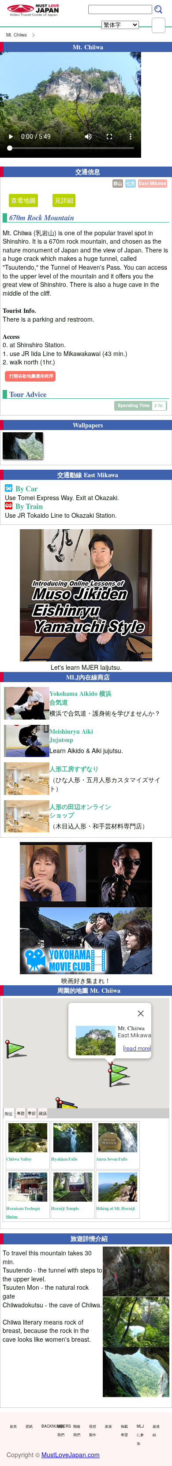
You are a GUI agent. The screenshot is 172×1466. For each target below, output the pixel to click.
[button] (118, 1077)
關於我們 (60, 1430)
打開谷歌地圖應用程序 (31, 376)
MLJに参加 (140, 1434)
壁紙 (29, 1426)
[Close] (140, 1013)
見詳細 (64, 200)
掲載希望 (124, 1430)
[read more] (137, 1048)
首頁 (13, 1426)
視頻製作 (92, 1430)
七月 (130, 183)
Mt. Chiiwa (16, 35)
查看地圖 (23, 200)
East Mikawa (152, 183)
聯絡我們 (76, 1430)
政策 (108, 1426)
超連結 (156, 1430)
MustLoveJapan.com (70, 1454)
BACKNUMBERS (47, 1426)
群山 (117, 183)
